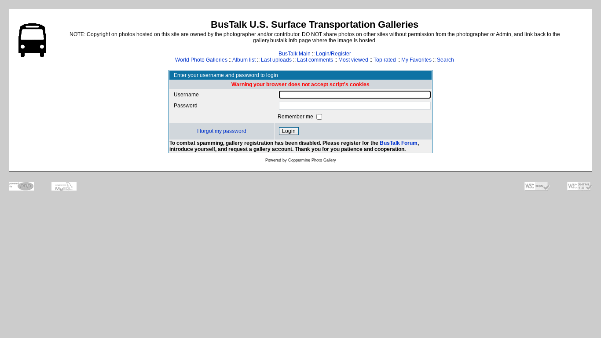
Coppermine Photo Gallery (312, 160)
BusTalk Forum (399, 143)
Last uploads (276, 60)
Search (445, 60)
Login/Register (333, 54)
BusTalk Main (295, 54)
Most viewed (353, 60)
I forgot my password (221, 131)
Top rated (385, 60)
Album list (244, 60)
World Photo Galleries (201, 60)
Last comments (315, 60)
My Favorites (416, 60)
